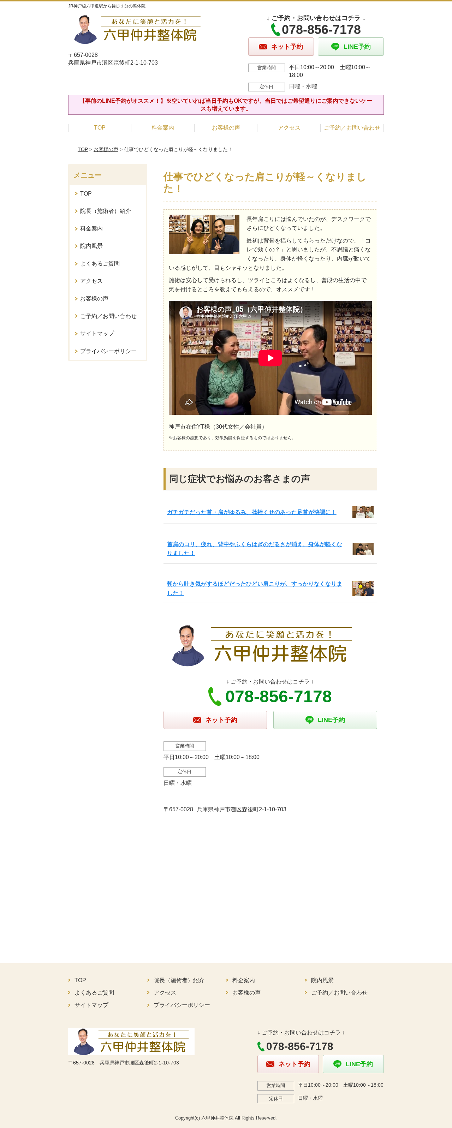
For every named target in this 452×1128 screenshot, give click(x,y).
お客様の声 (226, 128)
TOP (100, 128)
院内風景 (91, 246)
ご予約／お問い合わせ (352, 128)
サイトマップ (97, 333)
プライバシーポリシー (108, 351)
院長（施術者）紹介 (105, 211)
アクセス (289, 128)
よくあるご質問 (100, 264)
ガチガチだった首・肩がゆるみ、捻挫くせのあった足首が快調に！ (252, 512)
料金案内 (162, 128)
